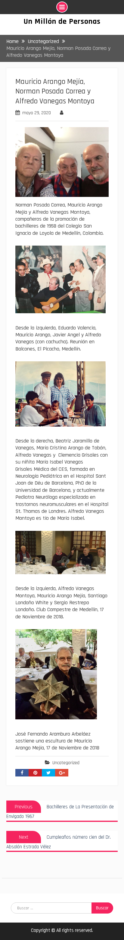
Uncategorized (65, 763)
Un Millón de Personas (62, 21)
